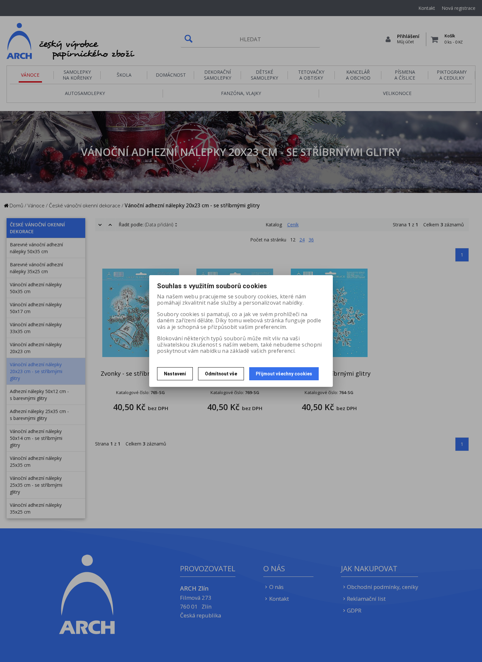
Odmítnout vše (221, 373)
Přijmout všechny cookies (284, 373)
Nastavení (175, 373)
